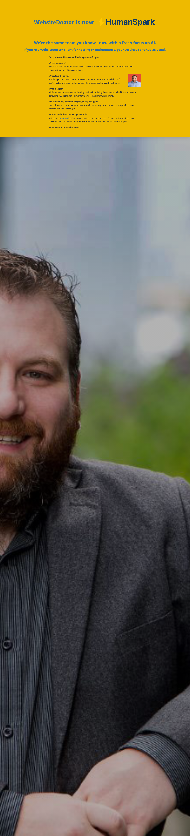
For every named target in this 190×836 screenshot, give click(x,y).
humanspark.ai (64, 118)
